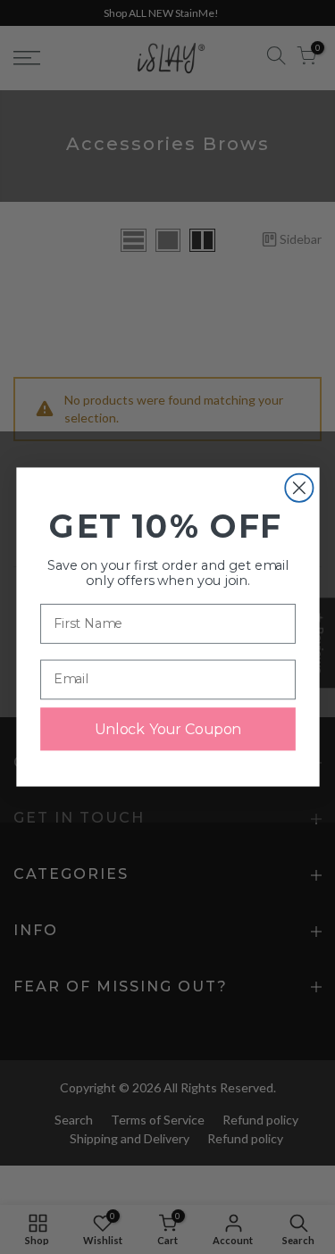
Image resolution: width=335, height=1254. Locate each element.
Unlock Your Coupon (167, 729)
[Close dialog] (299, 488)
